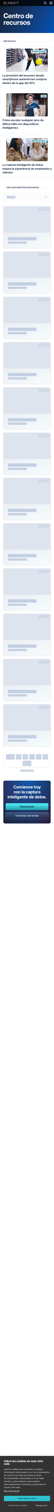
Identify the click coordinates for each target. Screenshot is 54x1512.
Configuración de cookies (17, 1505)
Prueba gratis (27, 807)
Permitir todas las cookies (27, 1498)
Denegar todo (41, 1505)
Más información (12, 1491)
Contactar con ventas (27, 816)
